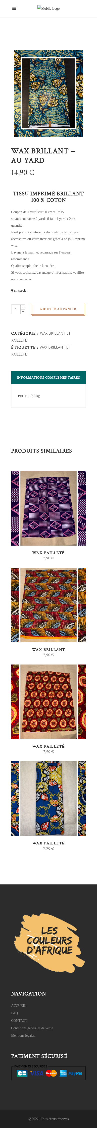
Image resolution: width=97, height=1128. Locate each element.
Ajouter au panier (58, 309)
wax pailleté (48, 553)
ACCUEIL (18, 1006)
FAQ (14, 1013)
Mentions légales (23, 1035)
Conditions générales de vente (32, 1028)
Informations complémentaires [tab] (48, 377)
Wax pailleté (48, 843)
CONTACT (19, 1021)
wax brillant (48, 649)
